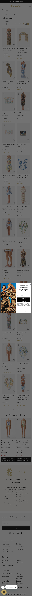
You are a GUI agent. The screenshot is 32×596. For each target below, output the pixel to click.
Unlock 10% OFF (23, 298)
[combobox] (18, 296)
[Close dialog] (30, 284)
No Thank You (24, 301)
